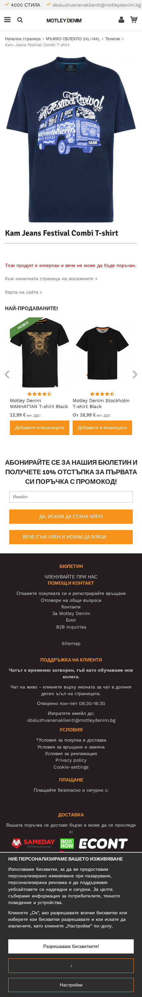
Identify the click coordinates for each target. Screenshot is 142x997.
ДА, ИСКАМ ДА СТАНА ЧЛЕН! (71, 516)
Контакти (71, 606)
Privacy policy (71, 760)
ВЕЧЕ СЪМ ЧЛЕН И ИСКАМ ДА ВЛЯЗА (64, 537)
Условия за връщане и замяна (71, 746)
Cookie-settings (71, 767)
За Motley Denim (71, 613)
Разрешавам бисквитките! (71, 946)
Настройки (71, 984)
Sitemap (71, 643)
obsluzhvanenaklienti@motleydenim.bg (97, 5)
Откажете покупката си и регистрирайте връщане (71, 593)
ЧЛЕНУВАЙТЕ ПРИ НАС (71, 576)
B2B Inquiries (71, 627)
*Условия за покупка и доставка (71, 740)
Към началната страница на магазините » (51, 278)
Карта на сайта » (23, 292)
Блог (71, 620)
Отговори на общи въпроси (71, 600)
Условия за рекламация (71, 753)
